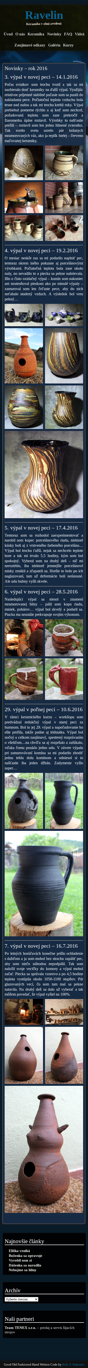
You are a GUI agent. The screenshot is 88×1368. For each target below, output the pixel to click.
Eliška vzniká (19, 1251)
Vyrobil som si (20, 1260)
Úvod (8, 34)
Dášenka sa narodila (25, 1265)
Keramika (36, 34)
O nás (20, 34)
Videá (79, 34)
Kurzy (68, 45)
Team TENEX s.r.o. (20, 1327)
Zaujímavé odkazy (29, 45)
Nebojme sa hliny (22, 1270)
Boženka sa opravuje (25, 1255)
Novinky (54, 34)
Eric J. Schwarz (73, 1364)
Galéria (54, 45)
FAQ (68, 34)
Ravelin (44, 14)
